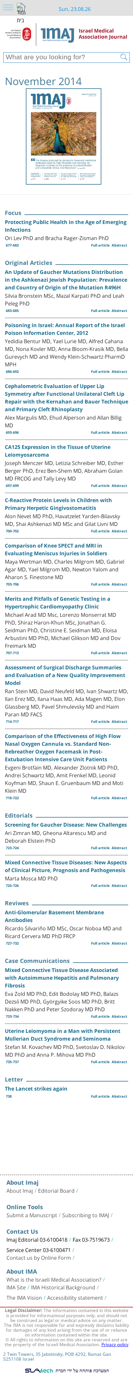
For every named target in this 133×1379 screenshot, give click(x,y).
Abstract (119, 245)
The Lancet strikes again (36, 1088)
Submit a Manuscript (31, 1215)
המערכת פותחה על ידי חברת (81, 1370)
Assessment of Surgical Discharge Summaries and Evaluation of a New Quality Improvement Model (65, 675)
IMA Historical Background (63, 1287)
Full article (100, 245)
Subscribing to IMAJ (85, 1215)
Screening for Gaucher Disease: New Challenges (66, 824)
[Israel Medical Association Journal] (66, 36)
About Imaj (19, 1190)
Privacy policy (114, 1343)
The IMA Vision (24, 1297)
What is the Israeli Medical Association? (53, 1279)
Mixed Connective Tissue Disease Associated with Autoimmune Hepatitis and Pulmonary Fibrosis (62, 977)
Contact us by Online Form (38, 1257)
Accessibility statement (75, 1297)
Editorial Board (56, 1190)
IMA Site (16, 1287)
